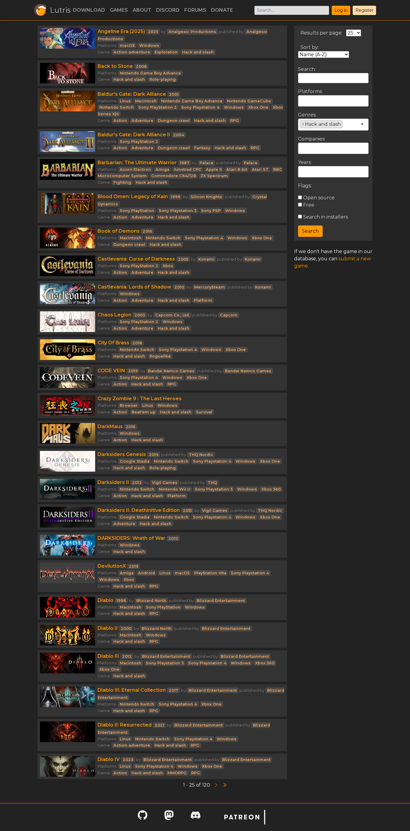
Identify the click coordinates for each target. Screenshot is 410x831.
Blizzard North (151, 600)
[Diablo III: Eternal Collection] (67, 700)
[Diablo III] (67, 666)
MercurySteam (209, 287)
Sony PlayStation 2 (157, 107)
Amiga (162, 169)
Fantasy (202, 148)
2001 (174, 94)
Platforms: (310, 91)
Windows (149, 45)
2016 (147, 231)
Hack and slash (198, 52)
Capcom (228, 315)
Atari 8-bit (236, 169)
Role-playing (162, 79)
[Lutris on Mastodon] (169, 817)
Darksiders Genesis (122, 454)
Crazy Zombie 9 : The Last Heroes (140, 398)
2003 (139, 315)
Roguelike (160, 356)
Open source (318, 198)
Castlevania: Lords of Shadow (134, 287)
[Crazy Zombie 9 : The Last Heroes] (67, 405)
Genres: (307, 115)
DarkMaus (110, 426)
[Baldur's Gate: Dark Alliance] (67, 107)
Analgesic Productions (192, 31)
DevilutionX (112, 566)
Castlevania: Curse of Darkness (136, 259)
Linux (125, 101)
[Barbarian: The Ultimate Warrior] (67, 172)
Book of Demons (119, 231)
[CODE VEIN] (67, 377)
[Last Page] (224, 785)
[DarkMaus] (67, 433)
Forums (195, 10)
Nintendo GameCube (249, 101)
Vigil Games (164, 482)
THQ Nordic (201, 454)
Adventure (142, 120)
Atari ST (260, 169)
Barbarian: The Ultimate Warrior (137, 162)
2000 (126, 628)
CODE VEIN (111, 370)
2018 (137, 343)
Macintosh (146, 101)
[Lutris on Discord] (195, 817)
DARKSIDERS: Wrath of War (131, 538)
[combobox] (333, 101)
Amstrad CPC (187, 169)
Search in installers (325, 217)
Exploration (166, 52)
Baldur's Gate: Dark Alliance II (134, 134)
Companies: (311, 139)
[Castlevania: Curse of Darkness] (67, 265)
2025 (153, 31)
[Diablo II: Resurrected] (67, 735)
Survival (204, 412)
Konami (206, 259)
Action (120, 120)
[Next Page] (217, 785)
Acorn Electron (135, 169)
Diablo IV (109, 759)
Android (146, 573)
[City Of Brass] (67, 349)
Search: (307, 69)
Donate (222, 10)
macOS (127, 45)
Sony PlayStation (137, 210)
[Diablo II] (67, 635)
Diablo (105, 600)
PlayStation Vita (210, 573)
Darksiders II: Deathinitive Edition (139, 510)
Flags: (305, 186)
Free (308, 205)
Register (364, 10)
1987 (184, 163)
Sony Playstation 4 (200, 107)
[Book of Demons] (67, 238)
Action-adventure (131, 52)
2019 (133, 371)
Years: (305, 162)
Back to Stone (115, 66)
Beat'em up (143, 412)
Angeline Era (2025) (121, 31)
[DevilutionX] (67, 576)
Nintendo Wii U (174, 489)
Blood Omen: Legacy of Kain (133, 196)
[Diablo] (67, 607)
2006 (141, 66)
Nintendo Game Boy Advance (150, 73)
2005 (183, 259)
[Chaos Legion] (67, 321)
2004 (178, 135)
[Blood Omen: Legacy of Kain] (67, 207)
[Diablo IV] (67, 766)
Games (119, 10)
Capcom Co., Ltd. (172, 315)
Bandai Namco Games (171, 371)
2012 (137, 482)
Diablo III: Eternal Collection (132, 690)
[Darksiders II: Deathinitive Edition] (67, 517)
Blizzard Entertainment (221, 600)
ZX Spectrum (214, 176)
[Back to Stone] (67, 73)
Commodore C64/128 (173, 176)
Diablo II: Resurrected (125, 725)
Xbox (168, 266)
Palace (206, 163)
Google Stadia (134, 461)
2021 (159, 725)
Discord (167, 10)
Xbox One (258, 107)
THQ (212, 482)
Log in (341, 10)
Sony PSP (211, 210)
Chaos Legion (114, 315)
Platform (203, 300)
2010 (179, 287)
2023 (128, 759)
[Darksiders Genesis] (67, 461)
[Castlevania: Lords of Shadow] (67, 293)
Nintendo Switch (116, 107)
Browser (129, 405)
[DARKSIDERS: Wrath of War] (67, 545)
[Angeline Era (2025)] (67, 42)
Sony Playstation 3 (178, 210)
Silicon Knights (206, 197)
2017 (173, 690)
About (142, 10)
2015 (187, 510)
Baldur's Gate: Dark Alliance (132, 94)
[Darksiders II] (67, 489)
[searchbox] (301, 100)
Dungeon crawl (174, 120)
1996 (175, 197)
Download (89, 10)
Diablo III (108, 656)
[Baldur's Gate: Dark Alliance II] (67, 141)
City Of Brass (113, 343)
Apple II (214, 169)
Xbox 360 (271, 489)
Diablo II (108, 628)
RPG (234, 120)
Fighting (122, 182)
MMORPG (177, 773)
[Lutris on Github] (142, 817)
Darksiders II (113, 482)
